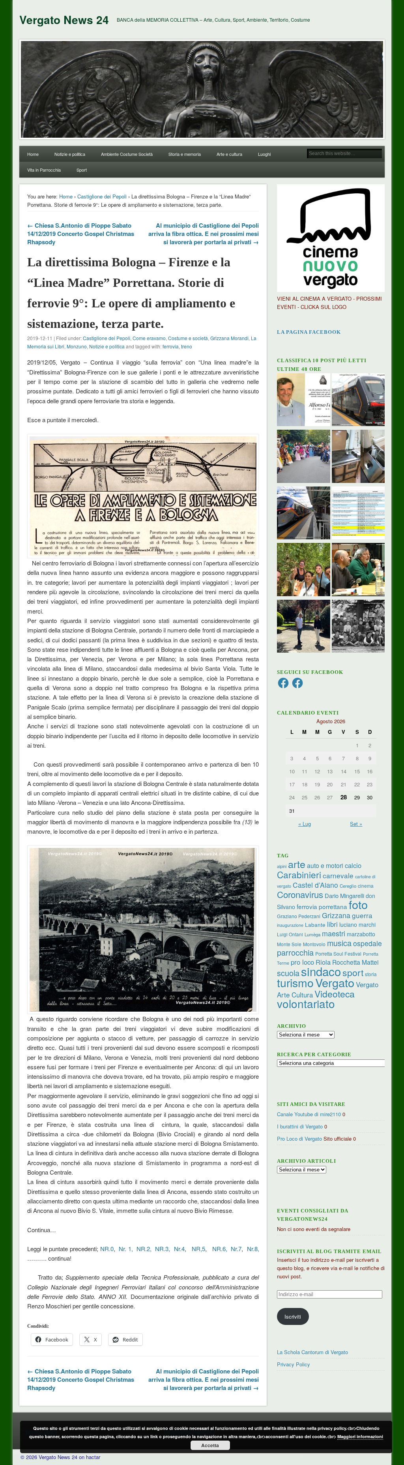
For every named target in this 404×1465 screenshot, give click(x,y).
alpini (281, 866)
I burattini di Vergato (300, 1126)
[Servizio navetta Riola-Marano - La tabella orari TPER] (358, 400)
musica (339, 943)
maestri (333, 933)
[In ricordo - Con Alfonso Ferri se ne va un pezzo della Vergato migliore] (303, 400)
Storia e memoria (184, 154)
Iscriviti (292, 1316)
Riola (323, 962)
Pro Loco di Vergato (299, 1138)
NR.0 (107, 1248)
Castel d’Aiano (315, 885)
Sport (82, 170)
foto (358, 904)
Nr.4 (179, 1248)
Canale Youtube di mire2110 (309, 1114)
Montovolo (314, 944)
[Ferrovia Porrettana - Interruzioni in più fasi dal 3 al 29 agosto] (303, 514)
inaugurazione (290, 925)
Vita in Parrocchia (44, 170)
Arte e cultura (229, 154)
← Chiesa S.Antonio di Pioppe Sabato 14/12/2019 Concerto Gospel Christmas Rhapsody (80, 233)
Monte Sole (289, 944)
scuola (288, 973)
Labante (315, 924)
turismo (295, 982)
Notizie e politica (69, 154)
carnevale (338, 875)
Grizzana (336, 915)
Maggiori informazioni (360, 1436)
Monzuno (77, 346)
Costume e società (188, 338)
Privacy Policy (293, 1364)
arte (296, 864)
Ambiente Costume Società (127, 154)
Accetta (210, 1445)
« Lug (304, 823)
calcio (353, 865)
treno (186, 346)
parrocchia (295, 952)
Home (33, 154)
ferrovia (171, 346)
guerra (362, 915)
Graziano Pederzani (298, 916)
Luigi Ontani (290, 934)
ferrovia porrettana (322, 906)
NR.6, (219, 1248)
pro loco (302, 962)
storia (371, 974)
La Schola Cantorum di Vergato (312, 1352)
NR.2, (143, 1248)
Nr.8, (253, 1248)
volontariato (306, 1003)
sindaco (321, 971)
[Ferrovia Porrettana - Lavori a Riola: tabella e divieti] (358, 514)
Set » (356, 823)
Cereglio (348, 886)
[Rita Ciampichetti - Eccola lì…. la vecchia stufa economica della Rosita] (358, 457)
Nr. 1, (126, 1248)
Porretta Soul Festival (338, 953)
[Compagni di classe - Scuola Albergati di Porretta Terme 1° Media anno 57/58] (358, 627)
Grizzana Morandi (229, 338)
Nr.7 (236, 1248)
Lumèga (312, 934)
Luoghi (264, 154)
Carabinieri (299, 874)
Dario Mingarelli (344, 895)
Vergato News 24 (64, 19)
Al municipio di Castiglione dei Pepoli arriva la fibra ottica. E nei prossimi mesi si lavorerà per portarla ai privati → (203, 233)
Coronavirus (300, 894)
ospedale (367, 943)
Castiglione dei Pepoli (102, 196)
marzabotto (361, 934)
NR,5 (197, 1248)
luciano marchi (357, 924)
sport (352, 972)
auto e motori (325, 865)
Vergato (334, 982)
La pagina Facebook (309, 332)
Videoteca (334, 993)
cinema (366, 885)
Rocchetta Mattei (355, 962)
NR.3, (162, 1248)
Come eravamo (149, 338)
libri (332, 924)
